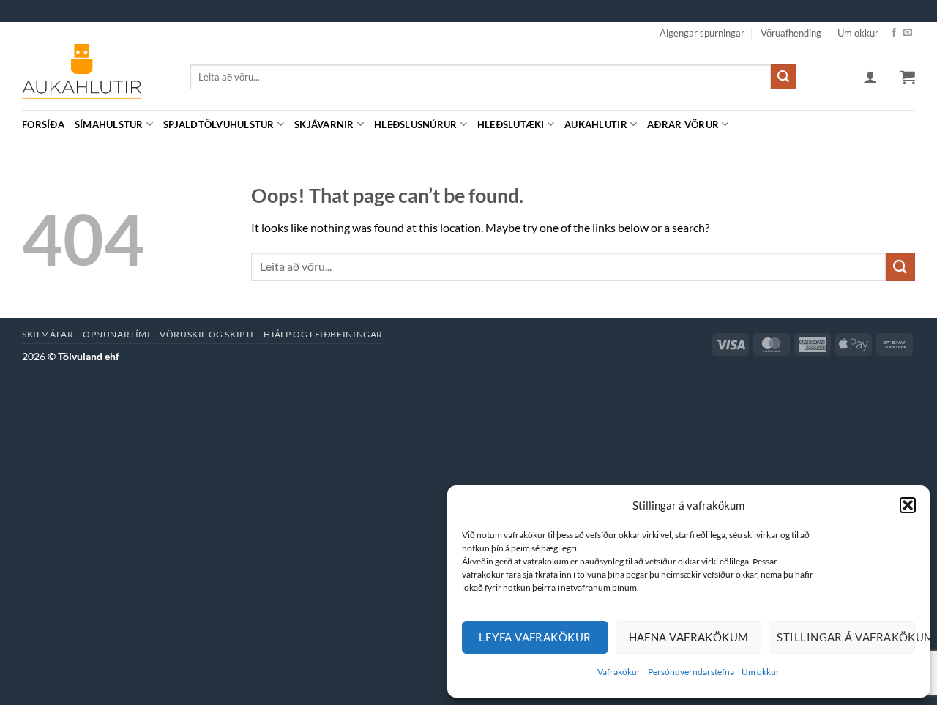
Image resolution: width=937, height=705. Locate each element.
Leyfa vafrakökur (535, 637)
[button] (907, 505)
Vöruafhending (791, 33)
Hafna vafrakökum (689, 637)
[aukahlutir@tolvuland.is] (907, 124)
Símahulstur (109, 124)
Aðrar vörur (683, 124)
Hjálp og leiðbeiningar (323, 334)
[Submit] (783, 76)
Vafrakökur (619, 671)
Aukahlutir (595, 124)
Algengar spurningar (702, 33)
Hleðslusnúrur (415, 124)
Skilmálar (48, 334)
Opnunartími (117, 334)
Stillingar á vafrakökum (846, 637)
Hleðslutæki (511, 124)
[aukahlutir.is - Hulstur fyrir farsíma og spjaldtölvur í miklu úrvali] (95, 77)
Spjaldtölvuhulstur (219, 124)
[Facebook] (893, 33)
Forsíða (43, 124)
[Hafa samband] (907, 33)
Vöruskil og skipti (207, 334)
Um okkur (761, 671)
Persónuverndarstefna (691, 671)
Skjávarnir (324, 124)
